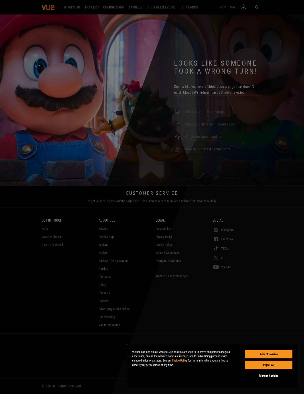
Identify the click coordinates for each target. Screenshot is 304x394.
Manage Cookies (268, 376)
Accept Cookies (269, 354)
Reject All (268, 365)
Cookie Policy (179, 360)
